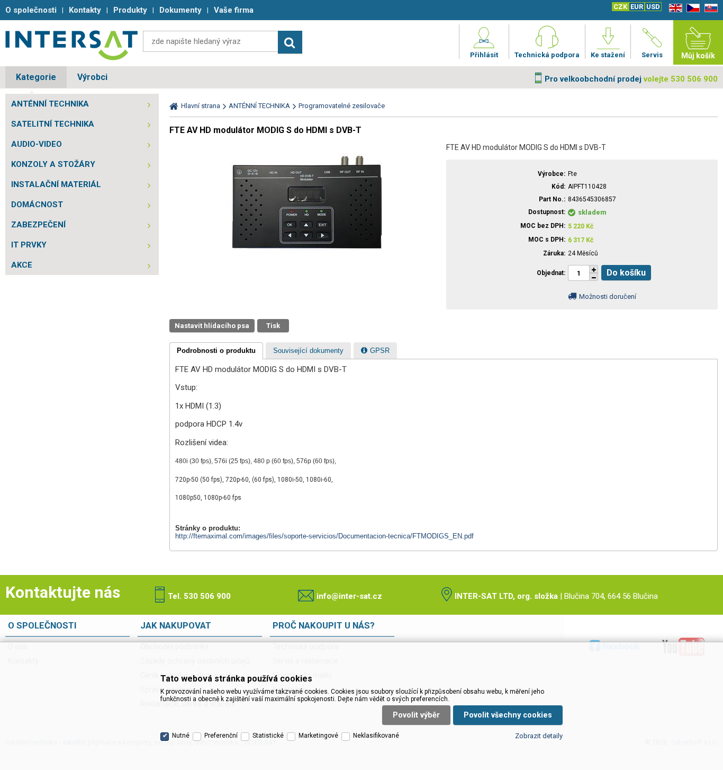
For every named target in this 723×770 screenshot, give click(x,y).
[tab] (216, 350)
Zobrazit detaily (539, 736)
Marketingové (318, 735)
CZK (620, 7)
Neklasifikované (376, 735)
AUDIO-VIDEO (36, 144)
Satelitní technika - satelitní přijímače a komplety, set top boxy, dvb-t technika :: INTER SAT (71, 45)
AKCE (21, 265)
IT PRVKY (29, 245)
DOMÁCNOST (37, 204)
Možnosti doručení (607, 296)
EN (674, 8)
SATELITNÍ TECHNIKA (52, 124)
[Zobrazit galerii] (305, 257)
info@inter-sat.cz (349, 596)
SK (709, 8)
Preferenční (221, 735)
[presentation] (216, 351)
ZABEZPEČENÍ (38, 224)
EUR (636, 7)
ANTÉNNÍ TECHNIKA (50, 104)
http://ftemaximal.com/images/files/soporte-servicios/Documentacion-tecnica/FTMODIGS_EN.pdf (324, 536)
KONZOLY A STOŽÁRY (53, 164)
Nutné (180, 735)
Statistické (268, 735)
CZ (691, 8)
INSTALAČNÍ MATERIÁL (56, 184)
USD (653, 7)
